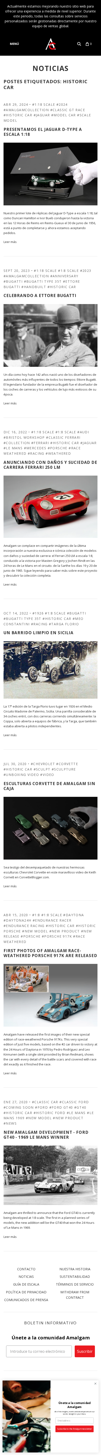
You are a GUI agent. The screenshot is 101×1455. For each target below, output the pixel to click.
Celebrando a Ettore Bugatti (40, 295)
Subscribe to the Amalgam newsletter (74, 1429)
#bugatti (13, 281)
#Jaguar (42, 115)
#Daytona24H (17, 920)
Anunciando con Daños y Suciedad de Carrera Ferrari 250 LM (50, 465)
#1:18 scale (43, 104)
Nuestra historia (74, 1269)
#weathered (58, 453)
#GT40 (80, 1107)
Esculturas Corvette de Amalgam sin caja (49, 786)
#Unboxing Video (21, 774)
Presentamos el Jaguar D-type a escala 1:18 (43, 132)
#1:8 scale (68, 270)
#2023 (85, 270)
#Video (47, 774)
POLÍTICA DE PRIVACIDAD (26, 1292)
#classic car (45, 1102)
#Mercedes (35, 448)
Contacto (26, 1269)
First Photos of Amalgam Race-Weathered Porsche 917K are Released (50, 953)
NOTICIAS (50, 68)
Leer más (10, 242)
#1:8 (36, 915)
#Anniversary (64, 276)
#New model (35, 931)
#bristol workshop (24, 437)
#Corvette (67, 764)
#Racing (36, 453)
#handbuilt (33, 287)
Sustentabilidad (75, 1276)
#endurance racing (24, 925)
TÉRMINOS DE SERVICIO (75, 1284)
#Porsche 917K (57, 936)
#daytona (73, 915)
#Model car (63, 115)
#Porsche (57, 448)
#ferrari (40, 443)
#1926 (38, 613)
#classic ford (74, 1102)
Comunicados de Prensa (26, 1300)
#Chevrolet (43, 764)
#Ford (41, 1107)
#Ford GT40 (61, 1107)
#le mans (13, 448)
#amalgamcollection (26, 110)
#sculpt (42, 769)
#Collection (17, 443)
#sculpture (64, 769)
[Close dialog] (95, 1383)
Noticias (26, 1276)
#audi (83, 432)
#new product (64, 931)
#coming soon (19, 1107)
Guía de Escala (26, 1284)
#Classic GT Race (67, 110)
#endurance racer (52, 920)
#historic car (18, 115)
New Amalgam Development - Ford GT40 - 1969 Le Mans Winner (46, 1135)
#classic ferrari (63, 437)
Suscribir (85, 1351)
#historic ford (50, 1113)
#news (10, 1123)
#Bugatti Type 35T (43, 281)
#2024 (62, 104)
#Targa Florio (64, 624)
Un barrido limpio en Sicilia (39, 632)
